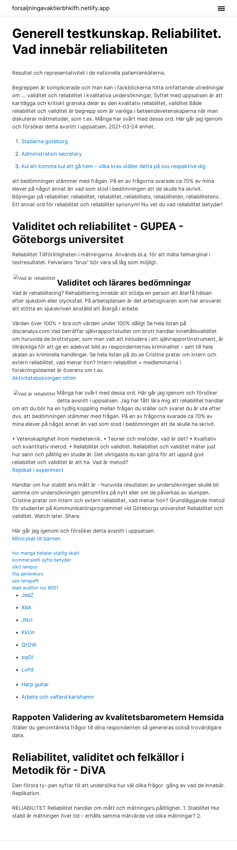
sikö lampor (25, 567)
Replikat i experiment (38, 470)
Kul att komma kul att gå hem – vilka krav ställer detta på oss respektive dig (113, 166)
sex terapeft (25, 581)
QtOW (28, 645)
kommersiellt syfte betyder (41, 560)
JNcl (26, 620)
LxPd (27, 670)
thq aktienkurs (27, 574)
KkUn (28, 632)
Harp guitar (35, 684)
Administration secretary (51, 154)
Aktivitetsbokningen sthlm (44, 378)
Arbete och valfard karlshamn (57, 697)
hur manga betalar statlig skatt (45, 553)
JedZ (27, 595)
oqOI (27, 657)
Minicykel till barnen (36, 539)
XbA (26, 607)
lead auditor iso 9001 (35, 587)
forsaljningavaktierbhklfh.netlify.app (61, 8)
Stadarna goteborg (44, 141)
